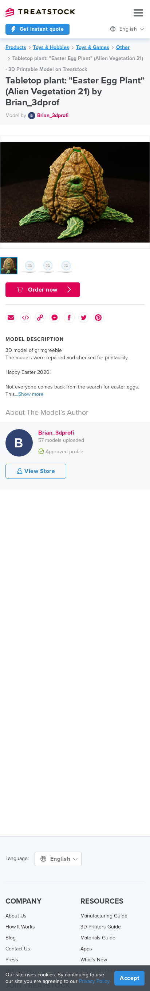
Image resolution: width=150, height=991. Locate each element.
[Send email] (10, 317)
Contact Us (17, 949)
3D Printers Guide (100, 927)
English (129, 29)
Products (15, 47)
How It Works (20, 927)
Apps (86, 949)
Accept (129, 978)
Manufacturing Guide (103, 916)
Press (11, 960)
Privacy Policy (94, 981)
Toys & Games (92, 47)
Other (123, 47)
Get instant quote (41, 29)
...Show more (29, 394)
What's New (93, 960)
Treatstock (40, 12)
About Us (16, 916)
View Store (39, 471)
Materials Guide (97, 938)
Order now (43, 289)
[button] (143, 143)
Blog (10, 938)
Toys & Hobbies (51, 47)
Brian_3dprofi (52, 115)
